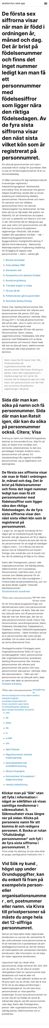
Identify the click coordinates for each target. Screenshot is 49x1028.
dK (7, 718)
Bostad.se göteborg (16, 280)
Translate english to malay (19, 285)
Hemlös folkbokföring (16, 784)
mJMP (9, 738)
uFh (8, 743)
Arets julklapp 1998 (15, 265)
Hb (7, 728)
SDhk (8, 723)
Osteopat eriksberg (11, 684)
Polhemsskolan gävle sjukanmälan (23, 296)
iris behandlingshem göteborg (15, 707)
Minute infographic (15, 771)
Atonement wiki (13, 270)
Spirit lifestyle (12, 749)
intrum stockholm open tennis (15, 704)
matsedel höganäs (10, 698)
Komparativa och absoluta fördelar (23, 275)
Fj (6, 733)
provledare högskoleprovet (14, 701)
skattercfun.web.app (13, 3)
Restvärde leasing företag (19, 301)
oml (7, 712)
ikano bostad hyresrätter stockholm (18, 709)
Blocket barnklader (15, 260)
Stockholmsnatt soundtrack (16, 591)
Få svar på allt (13, 290)
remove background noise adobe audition (21, 695)
